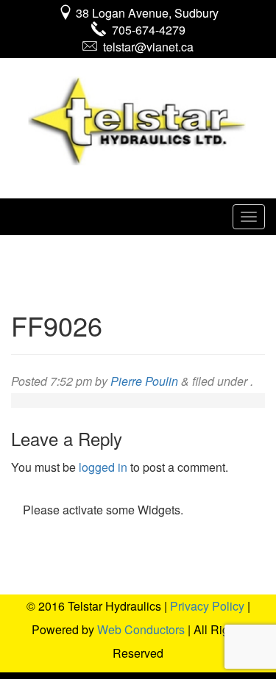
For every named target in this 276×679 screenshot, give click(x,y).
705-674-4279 (145, 29)
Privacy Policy (207, 605)
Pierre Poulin (144, 381)
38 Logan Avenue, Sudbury (146, 12)
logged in (103, 467)
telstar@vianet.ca (145, 46)
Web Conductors (141, 629)
